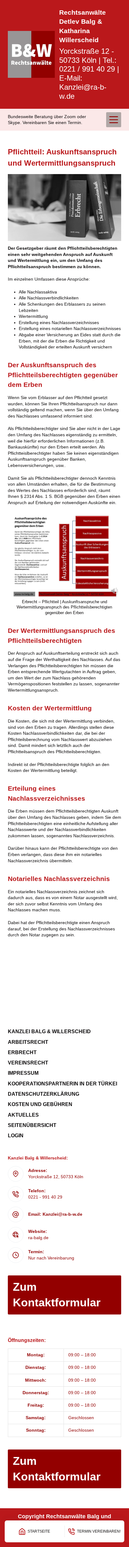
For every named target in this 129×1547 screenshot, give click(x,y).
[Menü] (113, 119)
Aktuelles (23, 1115)
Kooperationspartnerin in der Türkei (62, 1083)
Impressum (23, 1073)
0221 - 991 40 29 (45, 1196)
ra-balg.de (38, 1237)
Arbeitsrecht (28, 1042)
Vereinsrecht (28, 1062)
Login (15, 1135)
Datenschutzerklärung (43, 1094)
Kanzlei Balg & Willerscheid (49, 1031)
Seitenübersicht (32, 1125)
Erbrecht (22, 1052)
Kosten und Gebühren (40, 1104)
